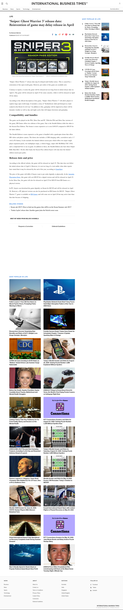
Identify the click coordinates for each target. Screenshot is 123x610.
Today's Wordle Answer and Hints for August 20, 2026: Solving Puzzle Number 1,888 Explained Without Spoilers (58, 362)
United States (65, 596)
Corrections (36, 598)
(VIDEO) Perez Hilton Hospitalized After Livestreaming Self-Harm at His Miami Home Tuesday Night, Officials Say (58, 569)
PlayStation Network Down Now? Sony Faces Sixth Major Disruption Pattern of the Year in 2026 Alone (58, 304)
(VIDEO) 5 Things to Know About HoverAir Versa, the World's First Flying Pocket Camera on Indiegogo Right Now (59, 392)
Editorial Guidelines (58, 226)
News (12, 9)
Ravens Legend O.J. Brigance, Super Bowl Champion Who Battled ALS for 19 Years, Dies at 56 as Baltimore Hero (25, 480)
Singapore (64, 590)
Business (5, 9)
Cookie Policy (36, 596)
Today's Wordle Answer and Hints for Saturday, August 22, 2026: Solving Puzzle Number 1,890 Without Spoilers (57, 451)
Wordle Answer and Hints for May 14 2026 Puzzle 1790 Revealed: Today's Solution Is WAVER (57, 480)
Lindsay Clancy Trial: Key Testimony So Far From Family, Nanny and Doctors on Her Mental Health (24, 421)
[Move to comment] (73, 34)
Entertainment (36, 9)
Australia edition (114, 9)
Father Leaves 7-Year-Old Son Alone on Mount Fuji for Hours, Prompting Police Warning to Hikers (22, 304)
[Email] (69, 34)
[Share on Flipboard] (63, 34)
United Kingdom (66, 593)
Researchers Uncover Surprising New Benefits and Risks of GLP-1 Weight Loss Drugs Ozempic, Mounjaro (23, 333)
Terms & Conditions (38, 590)
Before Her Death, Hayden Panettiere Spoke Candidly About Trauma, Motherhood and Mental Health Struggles (24, 392)
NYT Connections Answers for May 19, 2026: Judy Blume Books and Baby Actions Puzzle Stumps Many (58, 539)
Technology (26, 9)
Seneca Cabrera (16, 33)
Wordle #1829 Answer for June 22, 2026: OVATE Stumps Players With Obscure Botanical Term (23, 510)
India (63, 587)
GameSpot (59, 169)
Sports (18, 9)
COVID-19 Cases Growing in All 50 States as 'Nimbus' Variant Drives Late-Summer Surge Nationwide (24, 362)
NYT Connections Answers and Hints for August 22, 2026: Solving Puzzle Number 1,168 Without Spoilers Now (57, 421)
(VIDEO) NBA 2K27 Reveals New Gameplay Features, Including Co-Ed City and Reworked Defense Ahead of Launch (25, 451)
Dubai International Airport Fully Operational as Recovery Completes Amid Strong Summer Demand (25, 539)
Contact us (35, 587)
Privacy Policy (36, 593)
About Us (35, 584)
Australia (64, 584)
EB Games (34, 194)
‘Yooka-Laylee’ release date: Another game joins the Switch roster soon (34, 210)
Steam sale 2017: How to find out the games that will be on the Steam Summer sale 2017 (41, 207)
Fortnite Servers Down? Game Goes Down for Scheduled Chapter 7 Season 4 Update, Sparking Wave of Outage (59, 333)
